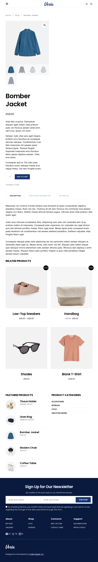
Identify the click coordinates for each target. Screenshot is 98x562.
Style (17, 184)
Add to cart (22, 177)
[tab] (15, 195)
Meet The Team (56, 524)
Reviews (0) (64, 196)
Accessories (58, 401)
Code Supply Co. (36, 554)
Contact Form (57, 527)
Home (8, 15)
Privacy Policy (79, 527)
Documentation (80, 524)
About (9, 518)
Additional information (40, 196)
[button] (7, 3)
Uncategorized (59, 413)
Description (15, 196)
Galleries (9, 527)
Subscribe (83, 500)
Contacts (56, 518)
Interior (56, 405)
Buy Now (9, 524)
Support (78, 518)
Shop (17, 15)
